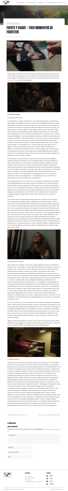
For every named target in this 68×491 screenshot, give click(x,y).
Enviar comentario (54, 461)
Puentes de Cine (12, 80)
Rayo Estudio (62, 489)
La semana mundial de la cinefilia (54, 2)
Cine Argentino (20, 2)
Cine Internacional (31, 2)
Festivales (40, 2)
